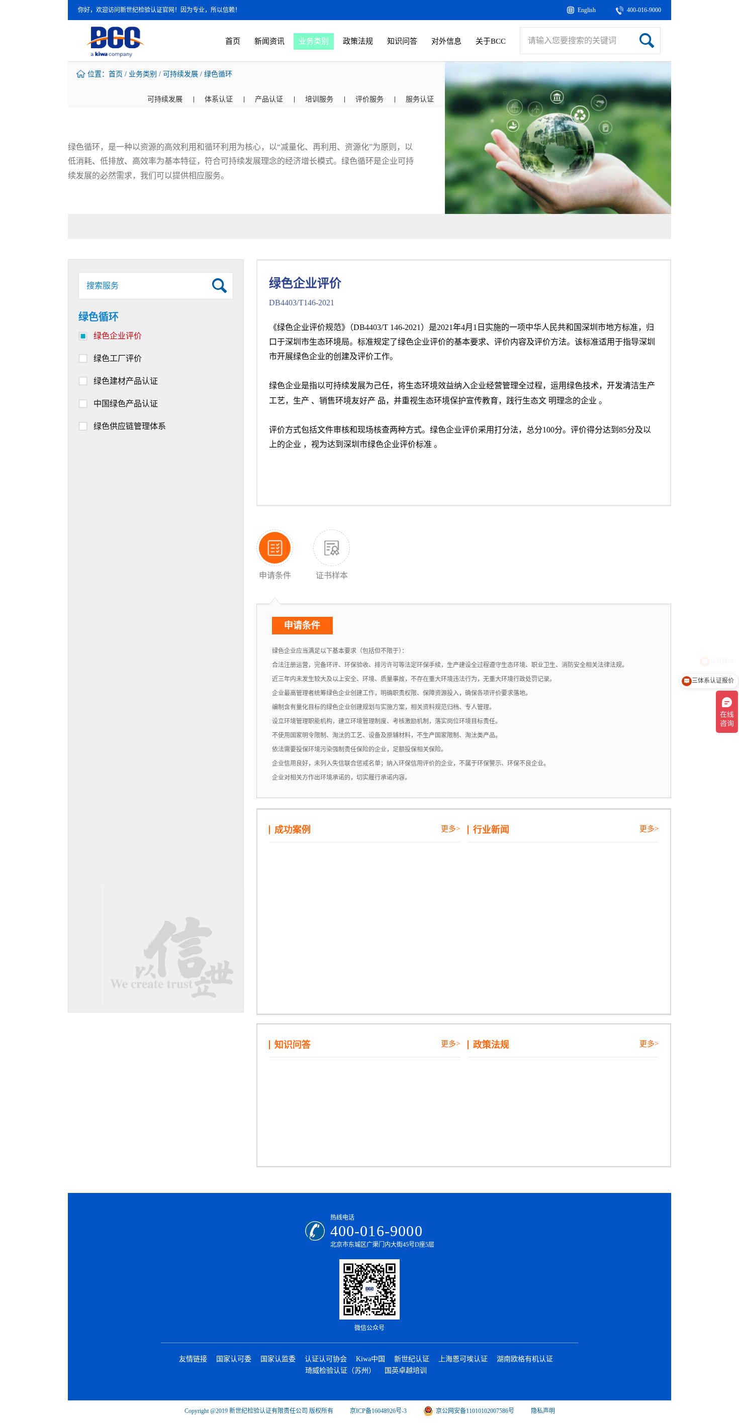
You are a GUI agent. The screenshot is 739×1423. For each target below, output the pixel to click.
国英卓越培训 (406, 1370)
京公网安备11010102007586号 (475, 1410)
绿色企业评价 (118, 336)
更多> (450, 829)
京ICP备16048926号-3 (378, 1410)
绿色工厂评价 (118, 358)
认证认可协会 (326, 1359)
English (587, 10)
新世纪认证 (411, 1359)
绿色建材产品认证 (126, 381)
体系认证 (219, 99)
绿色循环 (218, 74)
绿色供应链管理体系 (130, 426)
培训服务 (319, 99)
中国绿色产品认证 (126, 403)
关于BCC (491, 41)
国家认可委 (233, 1359)
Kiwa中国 (370, 1359)
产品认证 (269, 99)
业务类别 (314, 41)
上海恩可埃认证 (463, 1359)
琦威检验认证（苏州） (340, 1370)
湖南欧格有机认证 (525, 1359)
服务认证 (420, 99)
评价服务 (369, 99)
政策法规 (358, 41)
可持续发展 (180, 74)
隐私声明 (543, 1410)
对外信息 (446, 41)
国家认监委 (278, 1359)
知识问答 (402, 41)
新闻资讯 (269, 41)
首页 (232, 41)
